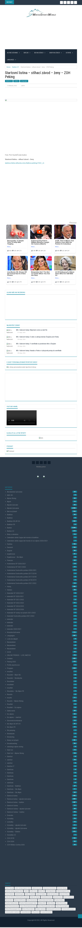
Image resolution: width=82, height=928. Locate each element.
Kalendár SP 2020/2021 (15, 593)
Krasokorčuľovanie (13, 632)
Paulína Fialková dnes (12, 903)
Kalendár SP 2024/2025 (15, 606)
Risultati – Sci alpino (14, 707)
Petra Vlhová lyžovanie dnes (28, 906)
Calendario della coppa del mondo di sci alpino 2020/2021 (27, 541)
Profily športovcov (13, 665)
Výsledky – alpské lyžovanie (17, 828)
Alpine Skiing (11, 498)
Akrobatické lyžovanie (14, 492)
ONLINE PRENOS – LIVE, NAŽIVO (19, 655)
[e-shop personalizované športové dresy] (21, 367)
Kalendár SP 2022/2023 (15, 603)
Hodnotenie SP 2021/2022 (16, 567)
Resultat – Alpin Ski (14, 675)
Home (8, 67)
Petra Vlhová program (62, 906)
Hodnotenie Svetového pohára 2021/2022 (21, 583)
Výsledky (10, 819)
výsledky (10, 822)
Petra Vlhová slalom (28, 909)
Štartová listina (12, 796)
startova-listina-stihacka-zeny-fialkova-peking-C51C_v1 (24, 163)
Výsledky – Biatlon (13, 832)
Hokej (9, 587)
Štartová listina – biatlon (15, 802)
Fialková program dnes (63, 891)
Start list (10, 750)
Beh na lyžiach (39, 53)
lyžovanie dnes (58, 897)
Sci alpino (10, 714)
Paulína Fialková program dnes (28, 903)
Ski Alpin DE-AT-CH (13, 724)
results (9, 698)
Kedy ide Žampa (35, 897)
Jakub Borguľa (20, 894)
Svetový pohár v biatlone (12, 912)
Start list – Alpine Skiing (15, 753)
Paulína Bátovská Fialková (45, 900)
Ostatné (68, 53)
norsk (9, 652)
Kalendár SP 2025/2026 (15, 609)
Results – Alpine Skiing (15, 701)
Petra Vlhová (51, 903)
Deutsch (10, 547)
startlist (9, 760)
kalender (10, 619)
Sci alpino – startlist (14, 717)
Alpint (9, 502)
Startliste (10, 776)
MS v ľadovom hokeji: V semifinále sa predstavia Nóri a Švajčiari (36, 344)
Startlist (9, 756)
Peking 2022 (11, 662)
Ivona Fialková (10, 894)
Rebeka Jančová (40, 909)
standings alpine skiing (15, 747)
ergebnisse (11, 554)
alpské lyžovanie (37, 888)
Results (9, 694)
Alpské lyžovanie (12, 53)
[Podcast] (10, 451)
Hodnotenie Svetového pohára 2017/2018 (21, 573)
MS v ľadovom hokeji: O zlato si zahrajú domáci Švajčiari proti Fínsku (37, 337)
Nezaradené (11, 642)
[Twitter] (65, 2)
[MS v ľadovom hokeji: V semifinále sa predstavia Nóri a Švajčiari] (11, 345)
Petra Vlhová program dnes (13, 909)
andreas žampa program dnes (14, 891)
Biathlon (10, 515)
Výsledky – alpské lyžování (16, 825)
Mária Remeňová (31, 900)
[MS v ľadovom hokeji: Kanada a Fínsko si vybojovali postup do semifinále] (11, 352)
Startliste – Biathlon (14, 786)
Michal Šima (9, 900)
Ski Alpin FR (11, 727)
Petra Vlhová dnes (61, 903)
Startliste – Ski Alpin (14, 789)
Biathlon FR (11, 524)
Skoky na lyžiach (54, 53)
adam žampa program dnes (22, 888)
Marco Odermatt (68, 897)
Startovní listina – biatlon (15, 812)
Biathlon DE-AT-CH (13, 521)
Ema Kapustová (50, 891)
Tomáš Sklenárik (25, 912)
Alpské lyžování (12, 505)
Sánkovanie (11, 711)
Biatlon (26, 53)
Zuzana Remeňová (46, 912)
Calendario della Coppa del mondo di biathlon (22, 537)
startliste (10, 783)
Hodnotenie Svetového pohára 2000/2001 (21, 570)
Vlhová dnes (35, 912)
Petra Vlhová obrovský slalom (46, 906)
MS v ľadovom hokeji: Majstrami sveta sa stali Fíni (31, 330)
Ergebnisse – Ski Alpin (15, 557)
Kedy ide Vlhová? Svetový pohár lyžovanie (17, 897)
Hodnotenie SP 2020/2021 (16, 564)
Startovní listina (12, 806)
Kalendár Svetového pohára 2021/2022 (20, 616)
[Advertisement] (41, 33)
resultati (10, 688)
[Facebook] (72, 2)
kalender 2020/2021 (14, 629)
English (9, 551)
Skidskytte (10, 734)
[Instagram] (61, 2)
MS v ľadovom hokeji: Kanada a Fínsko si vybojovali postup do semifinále (38, 351)
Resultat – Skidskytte (14, 678)
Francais (10, 560)
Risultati (10, 704)
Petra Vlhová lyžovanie (12, 906)
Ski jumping (11, 730)
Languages (10, 59)
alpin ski (10, 495)
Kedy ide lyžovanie (53, 894)
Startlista (10, 769)
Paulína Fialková (59, 900)
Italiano (9, 590)
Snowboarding (12, 743)
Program (10, 668)
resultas (10, 671)
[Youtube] (68, 2)
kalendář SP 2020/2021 (15, 596)
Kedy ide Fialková (41, 894)
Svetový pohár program (68, 909)
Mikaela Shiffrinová (20, 900)
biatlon (26, 891)
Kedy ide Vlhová (64, 894)
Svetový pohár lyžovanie (53, 909)
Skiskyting (10, 737)
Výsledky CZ (11, 835)
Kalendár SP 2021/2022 (15, 600)
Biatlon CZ (15, 67)
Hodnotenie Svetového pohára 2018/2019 (21, 580)
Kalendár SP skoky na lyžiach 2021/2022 (21, 613)
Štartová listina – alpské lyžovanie (19, 799)
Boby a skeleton (12, 534)
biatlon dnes (33, 891)
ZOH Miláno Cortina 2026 (16, 845)
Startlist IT (10, 766)
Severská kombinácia (14, 721)
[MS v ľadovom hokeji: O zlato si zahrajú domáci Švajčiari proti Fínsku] (11, 338)
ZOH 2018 (10, 838)
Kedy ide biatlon (30, 894)
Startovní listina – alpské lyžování (18, 809)
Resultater (10, 681)
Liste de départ (12, 639)
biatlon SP (41, 891)
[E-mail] (75, 2)
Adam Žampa (9, 888)
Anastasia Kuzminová (50, 888)
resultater (10, 685)
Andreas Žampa (62, 888)
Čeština (16, 81)
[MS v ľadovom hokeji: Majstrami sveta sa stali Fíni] (11, 332)
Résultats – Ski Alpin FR (15, 691)
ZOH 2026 (10, 841)
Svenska (10, 815)
